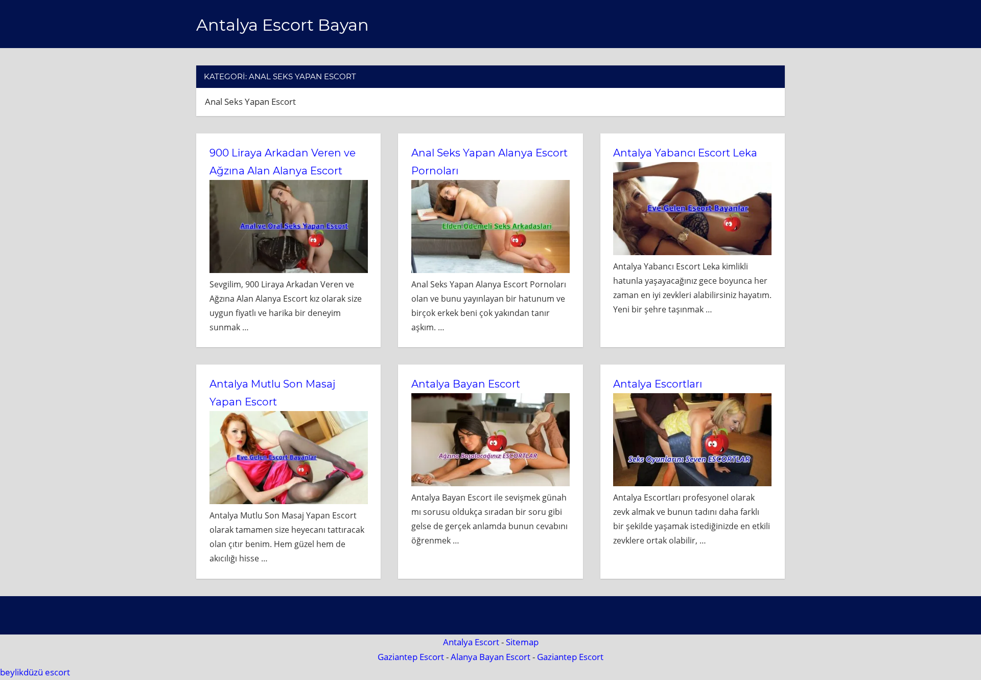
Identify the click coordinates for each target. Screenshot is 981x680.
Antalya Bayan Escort (465, 384)
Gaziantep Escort (411, 657)
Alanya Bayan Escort (490, 657)
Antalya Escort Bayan (282, 25)
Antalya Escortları (657, 384)
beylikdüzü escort (35, 672)
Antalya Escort (471, 642)
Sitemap (522, 642)
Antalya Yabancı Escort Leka (685, 153)
